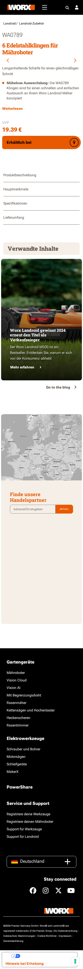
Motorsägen (16, 757)
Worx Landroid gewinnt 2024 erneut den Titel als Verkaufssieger (38, 335)
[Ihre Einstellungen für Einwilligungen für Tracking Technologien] (75, 961)
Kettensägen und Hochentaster (31, 710)
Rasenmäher (16, 703)
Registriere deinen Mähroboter (30, 821)
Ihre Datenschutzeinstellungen (47, 956)
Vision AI (13, 688)
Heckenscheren (18, 718)
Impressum (65, 936)
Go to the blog (58, 387)
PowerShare (20, 787)
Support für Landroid (23, 836)
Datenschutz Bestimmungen (19, 936)
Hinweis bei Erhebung (25, 963)
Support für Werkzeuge (24, 829)
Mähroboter (16, 673)
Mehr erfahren (22, 367)
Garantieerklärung (13, 941)
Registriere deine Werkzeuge (28, 814)
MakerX (12, 772)
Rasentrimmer (18, 725)
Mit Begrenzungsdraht (24, 695)
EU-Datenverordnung (65, 930)
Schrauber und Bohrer (23, 749)
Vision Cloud (17, 680)
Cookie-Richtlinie (46, 936)
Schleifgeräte (17, 764)
